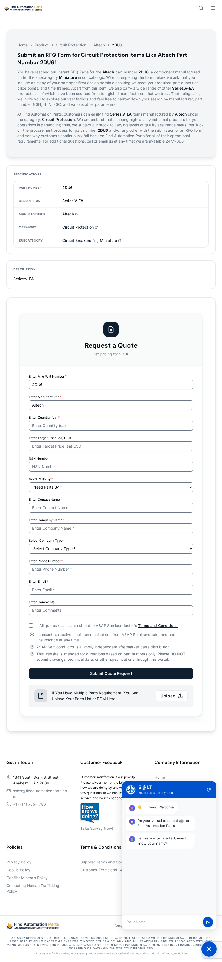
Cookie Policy (18, 870)
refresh (208, 790)
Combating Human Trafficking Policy (32, 888)
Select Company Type (47, 540)
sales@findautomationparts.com (40, 793)
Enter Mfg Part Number (48, 376)
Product (42, 45)
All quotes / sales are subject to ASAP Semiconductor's (107, 625)
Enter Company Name (47, 520)
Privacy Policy (18, 862)
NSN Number (39, 458)
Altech (99, 45)
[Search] (201, 8)
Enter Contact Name (45, 499)
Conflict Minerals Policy (27, 877)
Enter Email (38, 582)
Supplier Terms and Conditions (107, 862)
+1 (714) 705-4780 (29, 804)
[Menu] (213, 8)
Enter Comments (41, 602)
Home (22, 45)
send (208, 922)
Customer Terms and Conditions (108, 870)
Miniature (108, 240)
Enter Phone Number (46, 561)
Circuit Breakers (76, 240)
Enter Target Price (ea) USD (50, 438)
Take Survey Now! (96, 828)
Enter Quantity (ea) (44, 417)
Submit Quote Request (111, 673)
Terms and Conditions (158, 625)
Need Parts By (41, 479)
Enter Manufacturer (45, 397)
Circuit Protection (71, 45)
